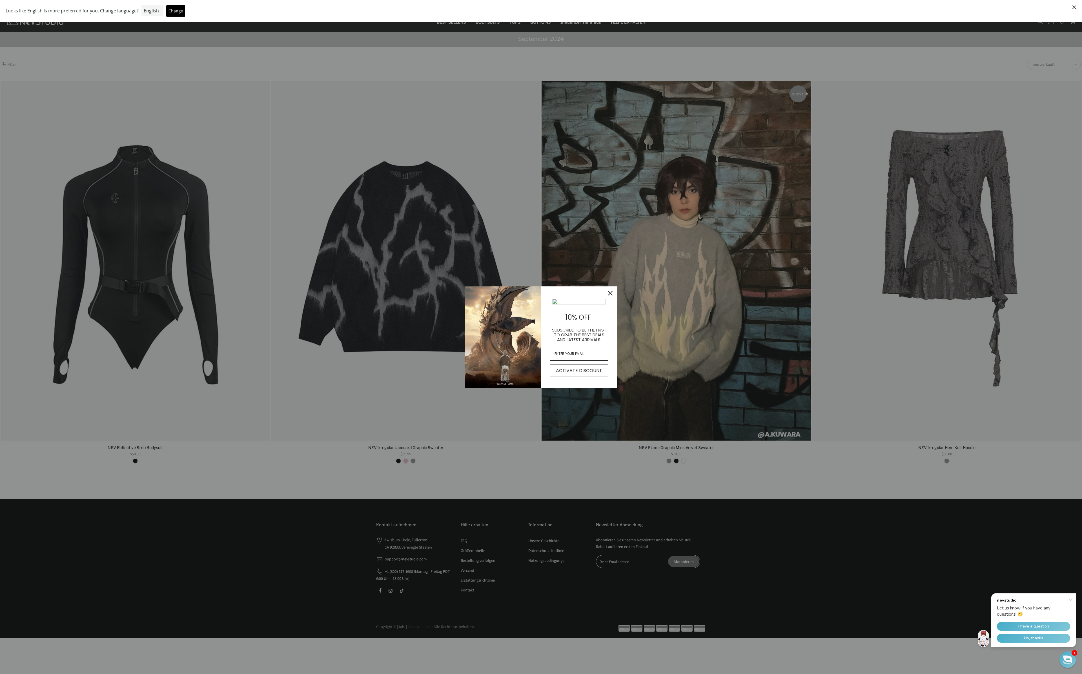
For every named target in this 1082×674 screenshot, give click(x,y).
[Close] (610, 293)
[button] (1067, 659)
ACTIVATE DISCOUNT (579, 370)
